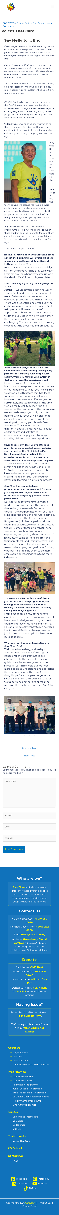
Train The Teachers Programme (29, 1092)
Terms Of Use (44, 1203)
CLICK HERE (40, 987)
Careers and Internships (25, 1117)
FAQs (15, 1160)
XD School (15, 1148)
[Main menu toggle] (52, 6)
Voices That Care (34, 23)
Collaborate (19, 1125)
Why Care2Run (20, 1052)
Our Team (18, 1056)
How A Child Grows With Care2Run (31, 1064)
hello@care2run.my (33, 934)
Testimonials (16, 1136)
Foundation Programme (26, 1084)
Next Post (29, 755)
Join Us (13, 1112)
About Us (14, 1047)
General (20, 23)
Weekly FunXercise (23, 1080)
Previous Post (29, 748)
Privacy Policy (29, 1206)
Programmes (17, 1072)
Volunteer (18, 1121)
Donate (29, 960)
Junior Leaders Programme (27, 1088)
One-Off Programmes (24, 1105)
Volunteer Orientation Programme (31, 1096)
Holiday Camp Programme (27, 1101)
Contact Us (15, 1156)
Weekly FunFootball (23, 1076)
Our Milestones (21, 1060)
